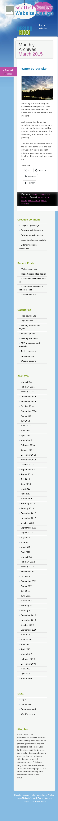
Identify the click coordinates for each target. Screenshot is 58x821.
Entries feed (26, 704)
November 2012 (28, 518)
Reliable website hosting (32, 235)
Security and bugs (29, 338)
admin (9, 74)
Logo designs (27, 320)
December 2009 (28, 664)
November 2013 (28, 460)
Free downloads (28, 316)
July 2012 (25, 537)
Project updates (28, 333)
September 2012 (28, 528)
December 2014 (28, 396)
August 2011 (26, 586)
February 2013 (28, 503)
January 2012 (27, 566)
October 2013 (27, 464)
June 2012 (26, 542)
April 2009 (25, 673)
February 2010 (28, 659)
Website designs (28, 361)
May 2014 (25, 430)
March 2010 (26, 654)
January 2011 (27, 610)
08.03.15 (8, 69)
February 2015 (28, 387)
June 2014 (26, 425)
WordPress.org (28, 714)
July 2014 (25, 421)
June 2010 (26, 639)
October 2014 (27, 406)
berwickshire (43, 197)
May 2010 (25, 644)
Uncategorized (27, 356)
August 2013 (27, 474)
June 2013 (26, 484)
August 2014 (27, 416)
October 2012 (27, 523)
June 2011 (26, 596)
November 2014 (28, 401)
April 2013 (25, 494)
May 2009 (25, 669)
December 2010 (28, 615)
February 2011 (28, 605)
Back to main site (21, 795)
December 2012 (28, 513)
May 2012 (25, 547)
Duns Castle (34, 201)
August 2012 (27, 532)
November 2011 (28, 571)
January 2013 (27, 508)
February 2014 (28, 445)
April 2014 (25, 435)
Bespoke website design (32, 230)
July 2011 (25, 591)
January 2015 (27, 391)
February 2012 (28, 562)
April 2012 (25, 552)
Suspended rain (28, 294)
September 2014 (28, 411)
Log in (24, 699)
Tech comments (28, 351)
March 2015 (26, 382)
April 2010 (25, 649)
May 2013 (25, 489)
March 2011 (26, 600)
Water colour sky (34, 68)
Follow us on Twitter (39, 795)
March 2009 (26, 678)
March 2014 (26, 440)
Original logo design (30, 225)
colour (24, 201)
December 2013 (28, 455)
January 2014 (27, 450)
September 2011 (28, 581)
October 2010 (27, 625)
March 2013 (26, 498)
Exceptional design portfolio (33, 240)
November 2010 (28, 620)
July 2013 (25, 479)
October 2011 (27, 576)
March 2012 (26, 557)
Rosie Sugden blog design (33, 274)
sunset (24, 204)
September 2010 (28, 630)
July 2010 (25, 634)
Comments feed (28, 709)
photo (43, 201)
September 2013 (28, 469)
